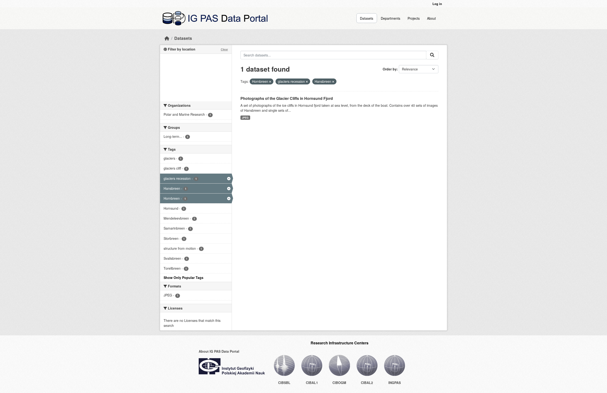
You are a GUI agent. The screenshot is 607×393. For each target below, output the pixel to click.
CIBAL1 (312, 382)
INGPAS (394, 382)
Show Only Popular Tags (183, 277)
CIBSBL (284, 382)
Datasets (366, 18)
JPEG (245, 117)
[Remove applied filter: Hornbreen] (270, 81)
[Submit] (432, 55)
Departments (390, 18)
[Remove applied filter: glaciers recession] (307, 81)
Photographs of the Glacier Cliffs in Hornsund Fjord (286, 98)
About (431, 18)
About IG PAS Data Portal (219, 351)
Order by (390, 69)
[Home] (167, 38)
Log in (437, 3)
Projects (414, 18)
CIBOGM (339, 382)
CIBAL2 (367, 382)
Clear (224, 49)
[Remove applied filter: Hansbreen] (333, 81)
